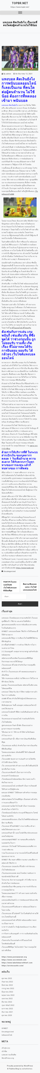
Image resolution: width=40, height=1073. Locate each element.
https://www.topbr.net (25, 568)
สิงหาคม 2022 (7, 985)
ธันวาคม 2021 (7, 1012)
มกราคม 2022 (7, 1009)
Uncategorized (10, 571)
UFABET (5, 1028)
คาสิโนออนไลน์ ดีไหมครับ (20, 328)
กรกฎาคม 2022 (8, 988)
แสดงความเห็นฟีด (9, 1055)
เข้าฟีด (4, 1051)
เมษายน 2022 (7, 999)
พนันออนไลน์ (7, 1035)
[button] (20, 13)
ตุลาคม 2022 (7, 978)
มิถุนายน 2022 (7, 992)
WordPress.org (8, 1058)
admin (8, 74)
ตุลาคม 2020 (7, 1015)
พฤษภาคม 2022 (8, 995)
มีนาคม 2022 (7, 1002)
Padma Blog (14, 1069)
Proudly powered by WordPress (20, 1066)
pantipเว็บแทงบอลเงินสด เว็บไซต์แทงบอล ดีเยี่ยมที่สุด (10, 586)
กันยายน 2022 (7, 982)
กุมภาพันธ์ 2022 (8, 1005)
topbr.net (20, 3)
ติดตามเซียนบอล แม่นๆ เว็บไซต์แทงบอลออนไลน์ (30, 587)
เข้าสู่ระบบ (6, 1048)
